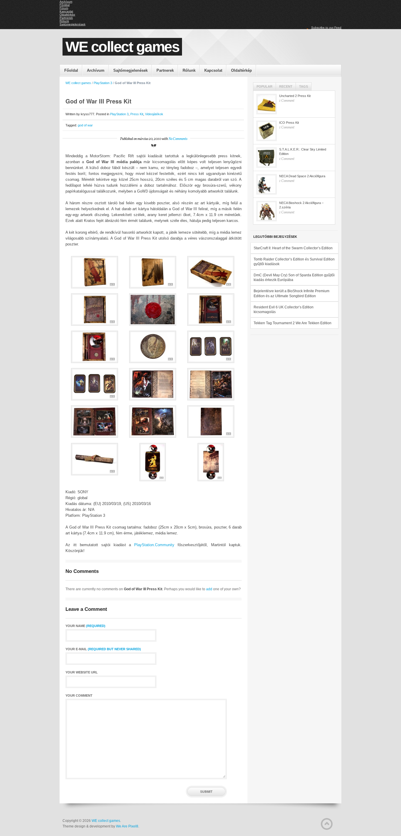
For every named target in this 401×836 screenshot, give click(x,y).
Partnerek (66, 17)
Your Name (85, 626)
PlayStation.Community (154, 545)
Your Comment (78, 695)
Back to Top (327, 824)
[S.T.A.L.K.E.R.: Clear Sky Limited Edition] (266, 157)
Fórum (64, 8)
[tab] (264, 86)
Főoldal (65, 4)
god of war (85, 125)
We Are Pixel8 (127, 826)
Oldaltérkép (67, 14)
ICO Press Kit (289, 122)
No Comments (178, 139)
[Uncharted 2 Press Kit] (266, 104)
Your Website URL (81, 672)
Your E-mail (103, 649)
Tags (303, 86)
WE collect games (122, 47)
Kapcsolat (66, 11)
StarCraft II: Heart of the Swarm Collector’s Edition (293, 248)
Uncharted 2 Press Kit (295, 96)
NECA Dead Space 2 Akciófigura (302, 176)
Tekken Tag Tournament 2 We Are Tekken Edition (292, 323)
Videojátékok (154, 114)
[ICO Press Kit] (266, 131)
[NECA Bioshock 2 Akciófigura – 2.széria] (266, 211)
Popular (264, 86)
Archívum (66, 1)
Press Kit (136, 114)
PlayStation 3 (103, 83)
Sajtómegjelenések (72, 24)
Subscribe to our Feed (326, 27)
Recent (285, 86)
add (209, 589)
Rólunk (64, 21)
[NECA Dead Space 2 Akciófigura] (266, 184)
